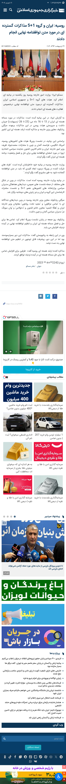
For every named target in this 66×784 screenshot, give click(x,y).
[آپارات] (46, 757)
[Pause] (6, 352)
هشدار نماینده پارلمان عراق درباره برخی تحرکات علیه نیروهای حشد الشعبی (33, 704)
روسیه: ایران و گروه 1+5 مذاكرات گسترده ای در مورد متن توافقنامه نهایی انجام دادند (33, 32)
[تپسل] (4, 317)
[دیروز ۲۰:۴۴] (33, 541)
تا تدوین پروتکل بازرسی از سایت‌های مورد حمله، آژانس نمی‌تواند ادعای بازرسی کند (35, 567)
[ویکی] (35, 761)
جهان (39, 266)
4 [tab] (4, 517)
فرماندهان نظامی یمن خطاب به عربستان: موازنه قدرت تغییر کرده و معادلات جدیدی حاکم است (32, 684)
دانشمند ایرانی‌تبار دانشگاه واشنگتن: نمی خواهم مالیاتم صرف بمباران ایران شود (32, 692)
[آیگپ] (35, 757)
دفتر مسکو (30, 266)
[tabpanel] (33, 548)
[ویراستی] (20, 757)
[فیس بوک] (15, 757)
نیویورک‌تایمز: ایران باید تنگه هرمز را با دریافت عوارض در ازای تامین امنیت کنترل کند (32, 711)
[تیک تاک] (10, 757)
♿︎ (59, 776)
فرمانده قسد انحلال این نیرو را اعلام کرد (44, 698)
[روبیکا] (51, 757)
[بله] (40, 757)
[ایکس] (56, 757)
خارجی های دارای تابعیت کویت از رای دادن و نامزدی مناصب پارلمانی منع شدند (32, 672)
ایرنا (37, 10)
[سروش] (25, 757)
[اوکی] (5, 757)
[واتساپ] (30, 761)
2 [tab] (11, 517)
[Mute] (11, 352)
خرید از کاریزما (33, 369)
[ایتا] (30, 757)
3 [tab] (8, 517)
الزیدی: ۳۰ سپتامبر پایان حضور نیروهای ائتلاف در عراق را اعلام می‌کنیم (31, 658)
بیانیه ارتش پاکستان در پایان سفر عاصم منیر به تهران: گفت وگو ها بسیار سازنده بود (33, 665)
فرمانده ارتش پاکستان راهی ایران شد (45, 718)
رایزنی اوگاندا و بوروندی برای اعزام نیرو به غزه (42, 678)
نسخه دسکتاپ (33, 747)
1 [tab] (15, 517)
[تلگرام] (61, 757)
